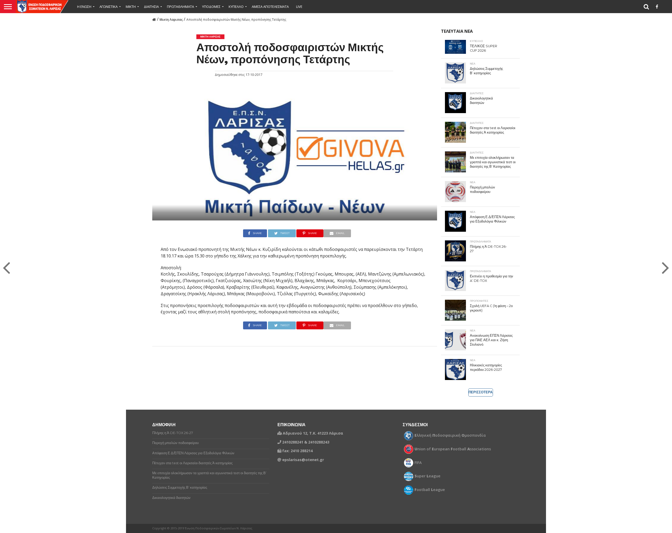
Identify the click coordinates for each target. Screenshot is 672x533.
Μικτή (131, 6)
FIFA (418, 462)
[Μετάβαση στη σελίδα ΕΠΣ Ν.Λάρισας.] (154, 19)
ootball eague (429, 489)
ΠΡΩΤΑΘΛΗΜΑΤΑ (180, 6)
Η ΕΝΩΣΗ (84, 6)
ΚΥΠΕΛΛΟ (236, 6)
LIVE (299, 6)
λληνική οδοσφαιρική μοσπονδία (450, 435)
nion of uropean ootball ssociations (452, 449)
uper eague (427, 476)
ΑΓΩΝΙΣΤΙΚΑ (108, 6)
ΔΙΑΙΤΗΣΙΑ (151, 6)
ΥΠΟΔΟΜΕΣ (211, 6)
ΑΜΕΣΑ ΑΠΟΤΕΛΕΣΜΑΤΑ (270, 6)
